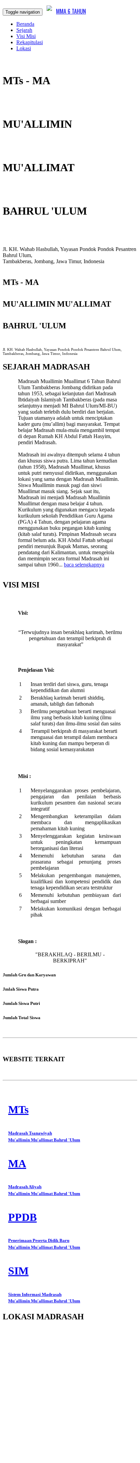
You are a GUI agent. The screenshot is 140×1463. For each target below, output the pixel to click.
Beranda (25, 24)
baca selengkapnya (84, 564)
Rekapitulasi (29, 42)
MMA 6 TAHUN (71, 11)
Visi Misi (26, 36)
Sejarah (24, 30)
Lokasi (23, 48)
